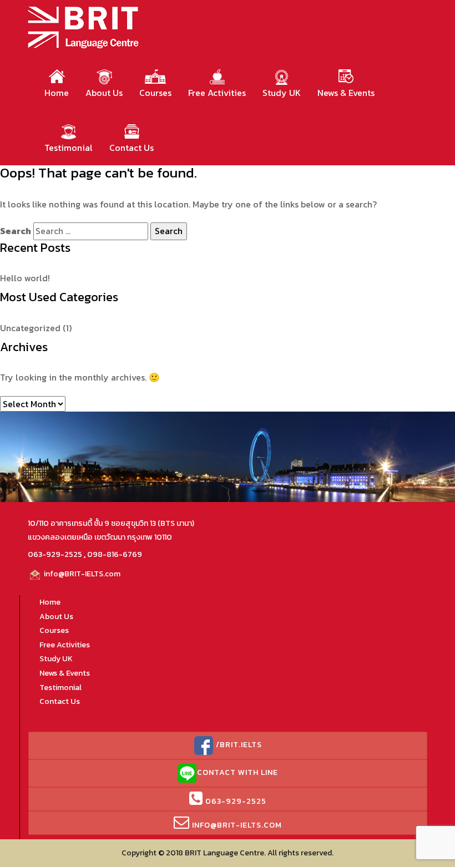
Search (15, 230)
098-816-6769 (114, 554)
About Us (104, 92)
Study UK (281, 92)
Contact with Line (237, 772)
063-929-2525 (55, 554)
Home (56, 92)
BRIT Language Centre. (225, 853)
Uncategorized (30, 327)
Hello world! (25, 278)
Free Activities (217, 92)
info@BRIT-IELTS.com (81, 574)
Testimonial (68, 147)
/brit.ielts (238, 745)
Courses (155, 92)
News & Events (346, 92)
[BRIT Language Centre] (84, 26)
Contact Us (131, 147)
